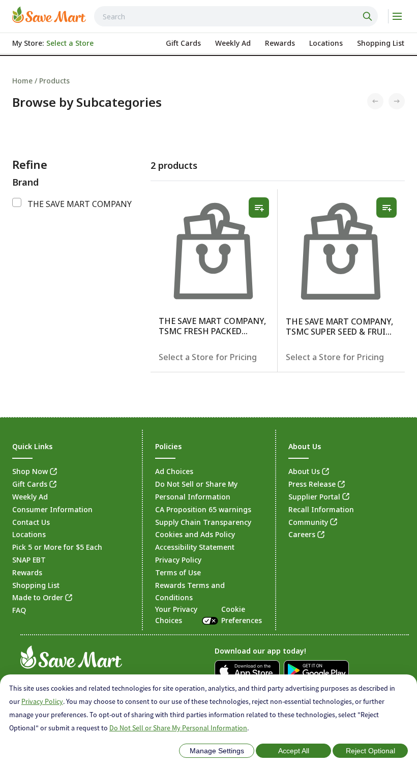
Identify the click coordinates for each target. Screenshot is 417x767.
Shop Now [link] (30, 471)
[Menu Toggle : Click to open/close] (396, 16)
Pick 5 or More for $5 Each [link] (57, 547)
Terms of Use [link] (178, 572)
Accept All (293, 751)
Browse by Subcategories (87, 102)
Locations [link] (29, 534)
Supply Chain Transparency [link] (203, 522)
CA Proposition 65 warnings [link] (203, 509)
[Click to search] (369, 16)
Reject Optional (370, 751)
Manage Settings (217, 751)
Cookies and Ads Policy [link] (195, 534)
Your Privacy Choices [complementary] (208, 614)
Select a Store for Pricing (208, 357)
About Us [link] (304, 471)
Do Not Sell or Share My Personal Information (178, 727)
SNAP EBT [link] (29, 560)
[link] (49, 15)
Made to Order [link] (37, 597)
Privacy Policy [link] (178, 560)
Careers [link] (301, 534)
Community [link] (308, 522)
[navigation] (208, 80)
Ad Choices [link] (174, 471)
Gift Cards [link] (29, 484)
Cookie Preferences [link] (241, 614)
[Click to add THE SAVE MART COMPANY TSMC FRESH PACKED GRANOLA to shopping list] (259, 207)
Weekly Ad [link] (30, 496)
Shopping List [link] (35, 585)
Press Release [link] (312, 484)
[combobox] (236, 16)
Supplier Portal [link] (314, 496)
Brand (25, 182)
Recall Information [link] (321, 509)
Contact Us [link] (31, 522)
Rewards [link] (27, 572)
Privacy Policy (42, 701)
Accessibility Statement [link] (194, 547)
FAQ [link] (19, 610)
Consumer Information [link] (52, 509)
